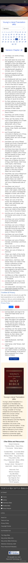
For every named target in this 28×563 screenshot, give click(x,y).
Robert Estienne (14, 444)
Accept (11, 306)
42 (8, 42)
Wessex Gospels (14, 471)
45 (17, 42)
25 (11, 37)
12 (25, 32)
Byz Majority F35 (14, 480)
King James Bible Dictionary (9, 541)
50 (15, 44)
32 (6, 39)
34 (11, 39)
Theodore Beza (9, 446)
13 (3, 34)
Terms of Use (5, 520)
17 (14, 34)
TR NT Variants (14, 482)
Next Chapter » (14, 358)
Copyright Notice (6, 526)
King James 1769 (14, 458)
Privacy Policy (5, 523)
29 (22, 37)
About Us (3, 517)
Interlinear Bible (7, 502)
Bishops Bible (8, 456)
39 (25, 39)
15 (9, 34)
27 (16, 37)
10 (20, 32)
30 (25, 37)
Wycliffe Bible (14, 474)
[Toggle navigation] (25, 1)
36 (16, 39)
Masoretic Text (14, 469)
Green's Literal (18, 466)
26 (14, 37)
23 (6, 37)
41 (5, 42)
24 (8, 37)
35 (14, 39)
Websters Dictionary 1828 (8, 544)
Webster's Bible (14, 462)
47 (22, 42)
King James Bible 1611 (7, 538)
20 (22, 34)
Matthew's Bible (10, 454)
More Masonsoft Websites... (9, 546)
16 (11, 34)
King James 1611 (19, 456)
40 (2, 42)
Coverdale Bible (19, 452)
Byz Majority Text (14, 478)
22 (3, 37)
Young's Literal (9, 464)
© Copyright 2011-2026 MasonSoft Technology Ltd (13, 558)
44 (14, 42)
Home (4, 497)
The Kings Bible (5, 535)
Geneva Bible (20, 460)
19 (19, 34)
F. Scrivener (9, 448)
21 (25, 34)
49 (12, 44)
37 (19, 39)
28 (19, 37)
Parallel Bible (6, 505)
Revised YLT (19, 464)
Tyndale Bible (8, 452)
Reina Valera (18, 448)
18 (16, 34)
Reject (17, 306)
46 (19, 42)
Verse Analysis (6, 508)
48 (25, 42)
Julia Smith (8, 466)
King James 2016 (9, 460)
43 (11, 42)
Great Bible (19, 454)
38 (22, 39)
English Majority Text (14, 476)
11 (23, 32)
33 (8, 39)
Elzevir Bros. (19, 446)
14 (6, 34)
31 (3, 39)
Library (4, 500)
